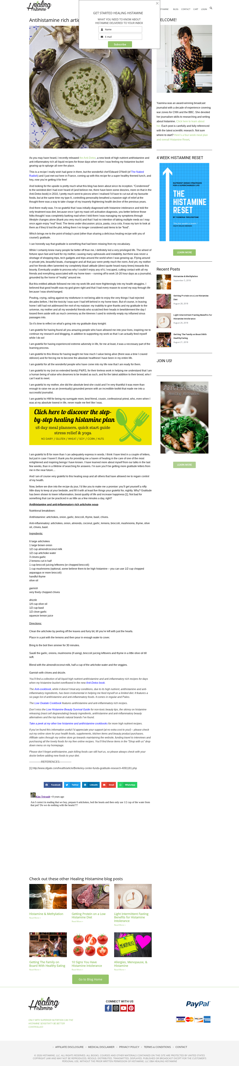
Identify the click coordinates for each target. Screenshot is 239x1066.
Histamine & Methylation (46, 914)
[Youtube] (123, 1008)
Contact (185, 9)
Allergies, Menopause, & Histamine (130, 964)
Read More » (35, 917)
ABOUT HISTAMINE (160, 9)
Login (204, 9)
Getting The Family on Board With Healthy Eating (47, 964)
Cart (195, 9)
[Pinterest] (131, 1008)
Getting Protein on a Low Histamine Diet (89, 915)
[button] (210, 8)
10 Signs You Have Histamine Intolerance (87, 964)
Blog (175, 9)
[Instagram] (116, 1008)
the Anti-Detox (88, 157)
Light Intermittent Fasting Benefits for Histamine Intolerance (131, 917)
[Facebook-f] (108, 1008)
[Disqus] (90, 832)
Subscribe (120, 44)
